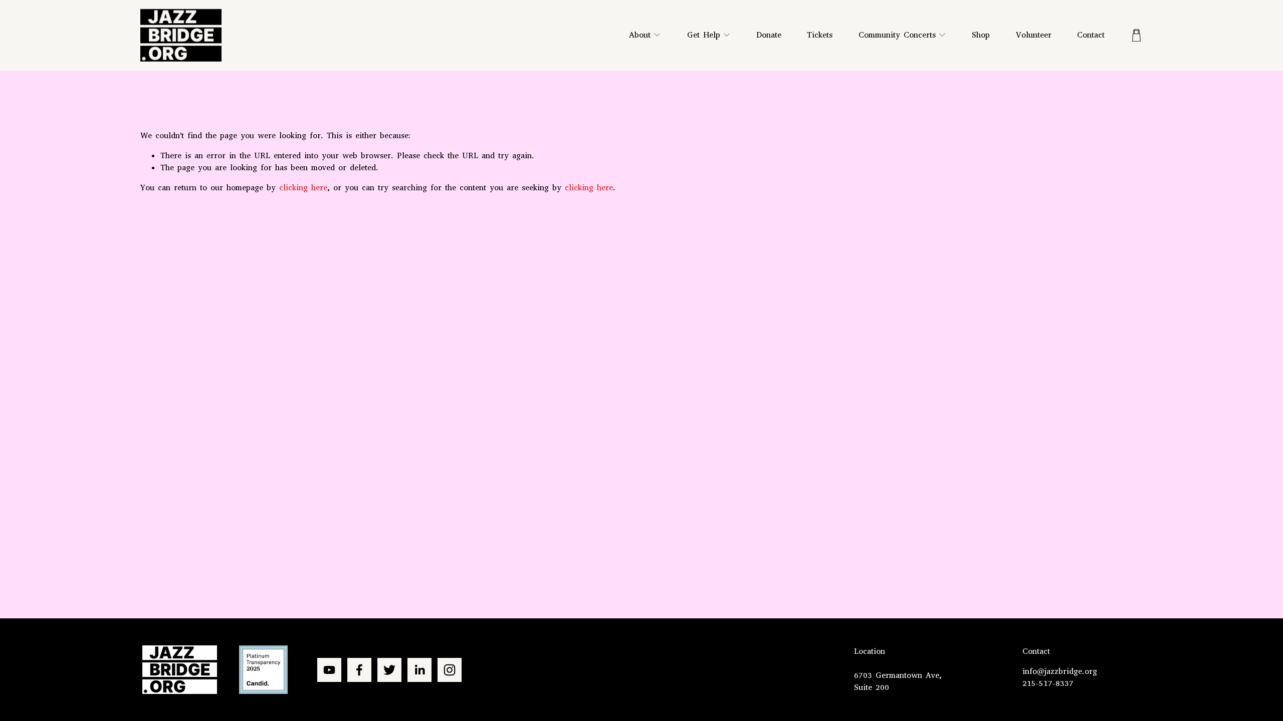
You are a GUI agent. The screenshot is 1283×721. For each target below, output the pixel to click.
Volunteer (1033, 35)
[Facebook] (359, 670)
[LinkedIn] (419, 670)
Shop (981, 35)
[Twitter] (389, 670)
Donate (768, 35)
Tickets (819, 35)
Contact (1091, 35)
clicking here (303, 187)
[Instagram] (450, 670)
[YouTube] (329, 670)
